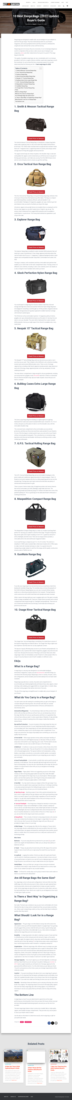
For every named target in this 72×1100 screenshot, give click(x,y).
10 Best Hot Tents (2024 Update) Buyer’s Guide (12, 1067)
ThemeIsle (66, 1096)
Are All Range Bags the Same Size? (24, 95)
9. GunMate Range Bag (21, 86)
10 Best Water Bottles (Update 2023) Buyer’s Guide (35, 1069)
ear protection (40, 672)
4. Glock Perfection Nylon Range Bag (25, 76)
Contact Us (13, 1096)
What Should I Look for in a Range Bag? (25, 99)
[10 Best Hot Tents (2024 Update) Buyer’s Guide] (13, 1055)
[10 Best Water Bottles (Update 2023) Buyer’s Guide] (36, 1056)
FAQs (16, 89)
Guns (34, 2)
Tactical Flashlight (20, 803)
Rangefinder (19, 817)
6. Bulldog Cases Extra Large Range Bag (26, 80)
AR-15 (16, 964)
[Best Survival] (11, 4)
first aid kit (36, 375)
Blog (32, 1096)
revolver (52, 962)
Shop (63, 2)
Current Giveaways (55, 2)
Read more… (14, 1080)
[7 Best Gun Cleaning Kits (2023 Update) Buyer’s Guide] (59, 1055)
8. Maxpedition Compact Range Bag (25, 84)
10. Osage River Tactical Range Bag (24, 88)
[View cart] (67, 6)
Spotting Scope (20, 792)
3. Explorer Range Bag (21, 74)
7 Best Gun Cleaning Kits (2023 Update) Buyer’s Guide (59, 1068)
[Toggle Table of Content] (40, 68)
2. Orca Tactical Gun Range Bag (23, 72)
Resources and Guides (43, 2)
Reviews (28, 2)
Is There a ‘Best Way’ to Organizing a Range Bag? (28, 97)
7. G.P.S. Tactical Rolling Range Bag (24, 82)
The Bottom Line (19, 101)
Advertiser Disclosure (23, 1096)
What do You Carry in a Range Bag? (24, 93)
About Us (6, 1096)
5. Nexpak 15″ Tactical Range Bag (24, 78)
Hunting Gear (8, 1064)
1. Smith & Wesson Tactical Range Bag (25, 70)
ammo (22, 53)
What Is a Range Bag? (21, 91)
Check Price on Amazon (36, 138)
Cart (67, 2)
